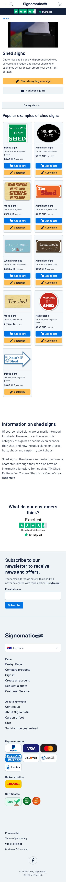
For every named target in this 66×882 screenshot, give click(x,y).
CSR (8, 723)
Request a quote (36, 90)
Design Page (13, 664)
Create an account (17, 680)
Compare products (17, 669)
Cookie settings (13, 843)
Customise (20, 172)
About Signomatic (17, 712)
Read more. (53, 582)
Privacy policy (12, 832)
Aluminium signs (44, 147)
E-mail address (13, 589)
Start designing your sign (36, 81)
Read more (8, 477)
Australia (18, 647)
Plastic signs (10, 147)
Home (6, 18)
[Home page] (33, 635)
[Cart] (60, 4)
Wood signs (10, 205)
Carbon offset (14, 717)
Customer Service (17, 691)
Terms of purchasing (16, 838)
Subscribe (14, 605)
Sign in (10, 675)
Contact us (12, 706)
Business (10, 849)
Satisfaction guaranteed (21, 728)
